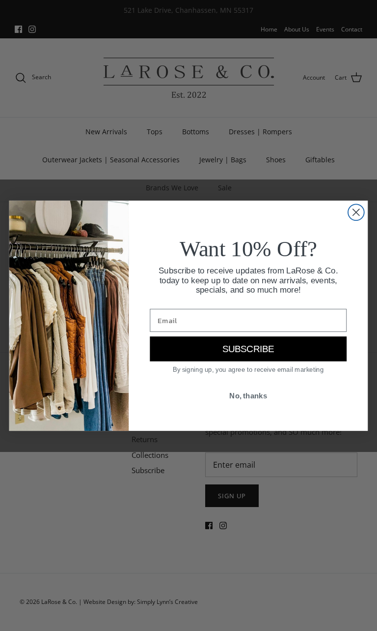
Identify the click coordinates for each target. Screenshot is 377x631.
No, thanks (248, 395)
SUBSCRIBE (248, 349)
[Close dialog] (356, 212)
